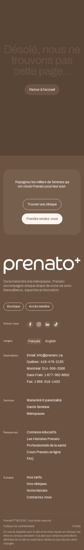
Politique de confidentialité (18, 526)
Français (34, 341)
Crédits (76, 526)
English (50, 341)
